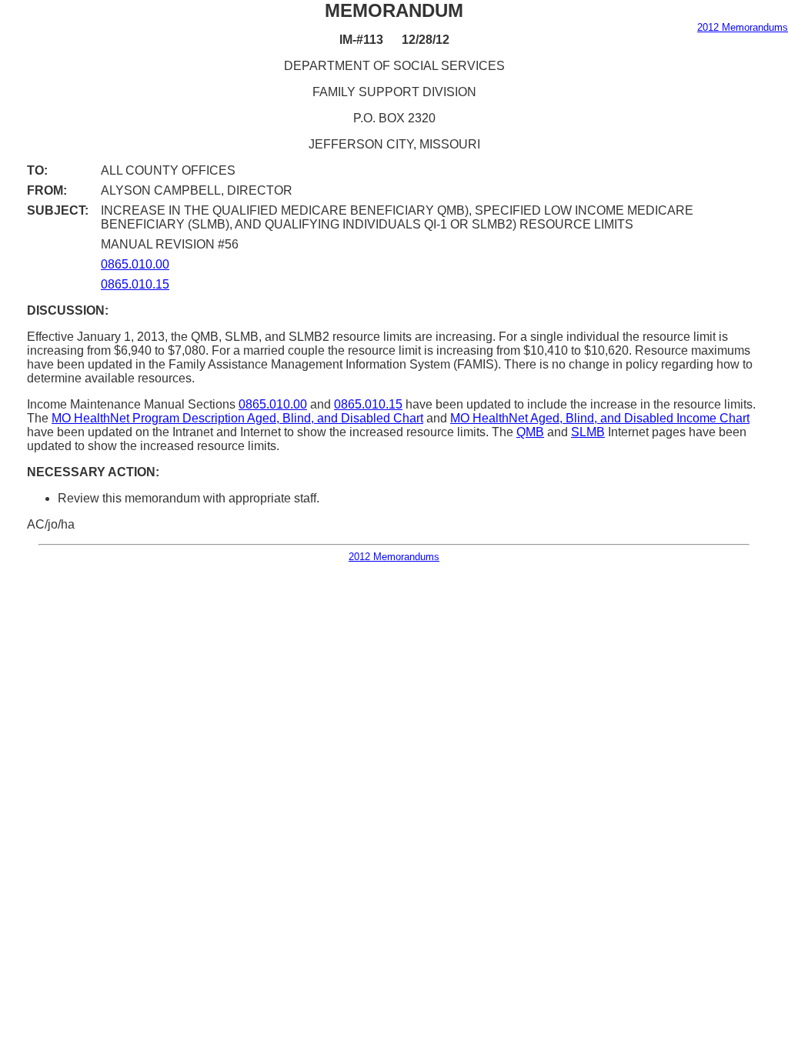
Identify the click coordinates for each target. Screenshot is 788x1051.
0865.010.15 (135, 284)
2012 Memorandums (742, 27)
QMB (530, 432)
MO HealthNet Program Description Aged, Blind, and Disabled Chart (237, 418)
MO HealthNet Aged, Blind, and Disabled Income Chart (600, 418)
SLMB (588, 432)
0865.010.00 (135, 264)
